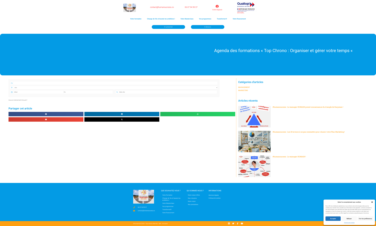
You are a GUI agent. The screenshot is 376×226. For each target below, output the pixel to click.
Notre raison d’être (194, 195)
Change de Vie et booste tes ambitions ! (161, 19)
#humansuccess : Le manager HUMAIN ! (289, 156)
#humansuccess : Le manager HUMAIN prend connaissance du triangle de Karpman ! (308, 107)
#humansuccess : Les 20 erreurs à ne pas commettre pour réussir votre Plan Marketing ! (309, 132)
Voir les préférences (365, 219)
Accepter (333, 219)
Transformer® (222, 19)
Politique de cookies (349, 222)
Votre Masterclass (187, 19)
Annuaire (165, 223)
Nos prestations (193, 204)
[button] (372, 202)
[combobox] (114, 83)
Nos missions (192, 198)
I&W (160, 223)
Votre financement (239, 19)
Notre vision (192, 201)
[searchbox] (21, 83)
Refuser (349, 219)
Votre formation (135, 19)
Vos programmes (205, 19)
